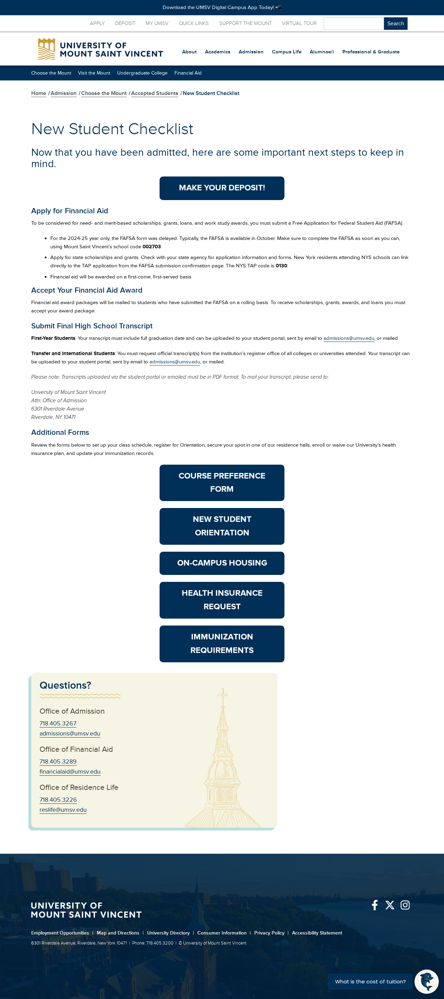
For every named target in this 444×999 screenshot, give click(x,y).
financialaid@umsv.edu (70, 771)
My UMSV (157, 23)
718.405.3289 (58, 761)
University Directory (170, 933)
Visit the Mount (94, 73)
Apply (97, 23)
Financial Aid (188, 73)
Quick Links (194, 23)
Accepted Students (154, 93)
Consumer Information (224, 933)
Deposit (125, 23)
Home (38, 93)
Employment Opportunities (62, 933)
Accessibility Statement (317, 933)
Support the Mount (245, 23)
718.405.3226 (58, 799)
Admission (64, 93)
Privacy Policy (271, 933)
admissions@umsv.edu (349, 338)
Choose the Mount (51, 73)
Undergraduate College (142, 73)
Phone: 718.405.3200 (152, 943)
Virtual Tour (299, 23)
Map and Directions (120, 933)
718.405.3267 (58, 723)
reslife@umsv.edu (63, 809)
